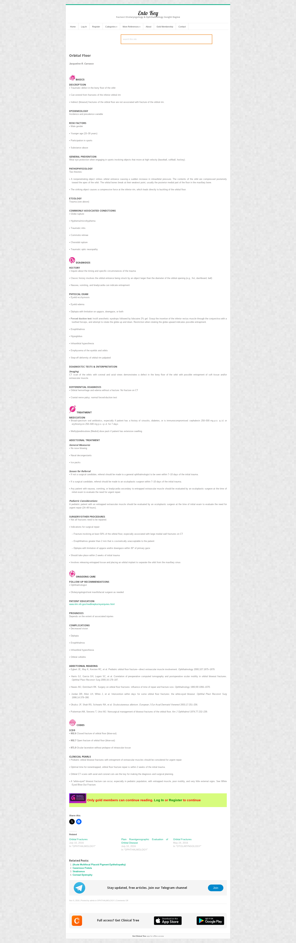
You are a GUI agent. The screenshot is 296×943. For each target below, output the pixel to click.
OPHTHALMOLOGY (105, 900)
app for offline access (148, 936)
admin (92, 900)
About (148, 27)
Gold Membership (165, 27)
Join (215, 887)
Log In (84, 27)
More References (131, 27)
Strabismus (79, 871)
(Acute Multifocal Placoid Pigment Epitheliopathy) (99, 864)
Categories (111, 27)
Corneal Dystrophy (82, 875)
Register (96, 27)
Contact (182, 27)
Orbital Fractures (78, 839)
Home (73, 27)
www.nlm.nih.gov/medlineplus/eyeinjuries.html (92, 604)
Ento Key (148, 13)
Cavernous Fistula (82, 868)
